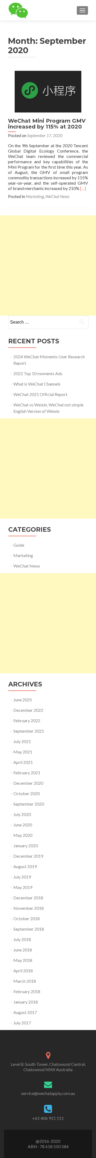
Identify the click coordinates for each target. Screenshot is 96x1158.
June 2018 (22, 949)
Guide (18, 544)
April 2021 (23, 762)
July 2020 (22, 814)
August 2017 (25, 1012)
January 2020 (25, 845)
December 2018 (28, 897)
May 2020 (22, 835)
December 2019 (28, 855)
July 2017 (22, 1022)
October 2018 (26, 918)
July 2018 (22, 939)
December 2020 (28, 783)
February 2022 (26, 720)
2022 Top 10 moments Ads (37, 373)
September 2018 (28, 928)
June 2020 (22, 824)
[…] (83, 188)
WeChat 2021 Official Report (40, 394)
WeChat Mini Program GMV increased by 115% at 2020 (47, 124)
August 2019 (25, 866)
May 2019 (22, 887)
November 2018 (28, 908)
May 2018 (22, 960)
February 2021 (26, 772)
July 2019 (22, 876)
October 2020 (26, 793)
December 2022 (28, 710)
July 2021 (22, 741)
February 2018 (26, 991)
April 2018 (23, 970)
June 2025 (22, 699)
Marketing (35, 196)
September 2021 (28, 730)
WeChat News (57, 196)
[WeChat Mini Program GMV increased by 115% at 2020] (48, 91)
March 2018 (24, 981)
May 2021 (22, 751)
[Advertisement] (48, 265)
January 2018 (25, 1001)
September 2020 (28, 803)
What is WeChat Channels (37, 383)
